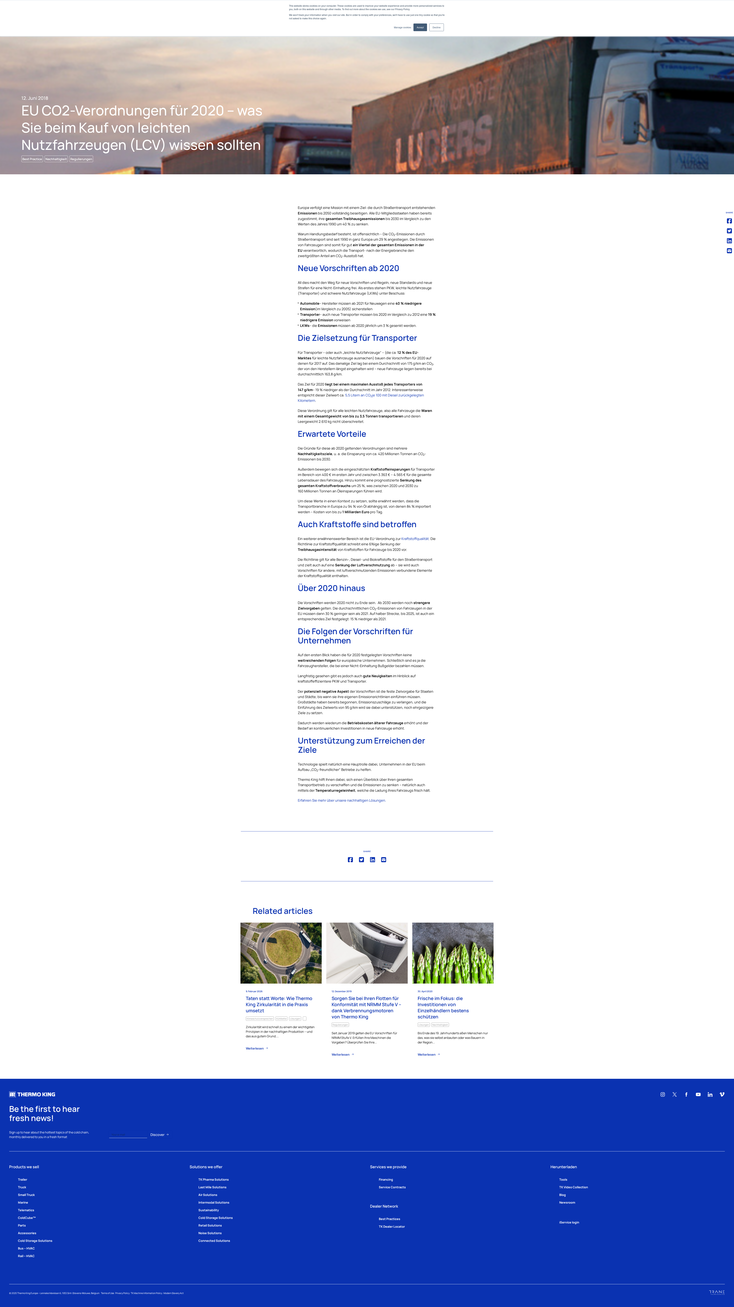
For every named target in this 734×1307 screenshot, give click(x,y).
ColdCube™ (27, 1217)
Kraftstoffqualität (415, 538)
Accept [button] (420, 27)
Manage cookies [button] (402, 27)
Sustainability (208, 1210)
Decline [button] (437, 27)
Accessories (27, 1233)
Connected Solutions (214, 1240)
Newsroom (567, 1202)
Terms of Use (107, 1293)
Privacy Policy (122, 1293)
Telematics (26, 1210)
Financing (386, 1179)
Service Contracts (392, 1187)
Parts (22, 1225)
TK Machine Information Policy (146, 1293)
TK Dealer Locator (392, 1226)
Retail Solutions (210, 1225)
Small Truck (26, 1194)
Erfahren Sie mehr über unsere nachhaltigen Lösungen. (342, 800)
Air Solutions (207, 1194)
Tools (563, 1179)
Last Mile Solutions (212, 1187)
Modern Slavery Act (173, 1293)
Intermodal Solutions (213, 1202)
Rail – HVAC (26, 1255)
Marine (23, 1202)
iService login (569, 1222)
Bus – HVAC (26, 1248)
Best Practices (389, 1218)
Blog (562, 1194)
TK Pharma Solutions (213, 1179)
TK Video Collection (573, 1187)
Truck (22, 1187)
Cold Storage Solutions (35, 1240)
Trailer (22, 1179)
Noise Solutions (210, 1233)
